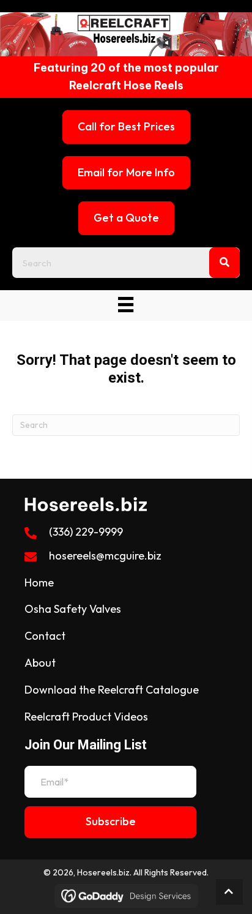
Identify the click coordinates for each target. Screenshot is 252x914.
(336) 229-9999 (86, 532)
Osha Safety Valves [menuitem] (72, 609)
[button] (110, 822)
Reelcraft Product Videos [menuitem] (86, 717)
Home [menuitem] (39, 582)
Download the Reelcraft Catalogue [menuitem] (111, 690)
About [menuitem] (40, 663)
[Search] (224, 262)
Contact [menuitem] (44, 636)
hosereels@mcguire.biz (105, 556)
